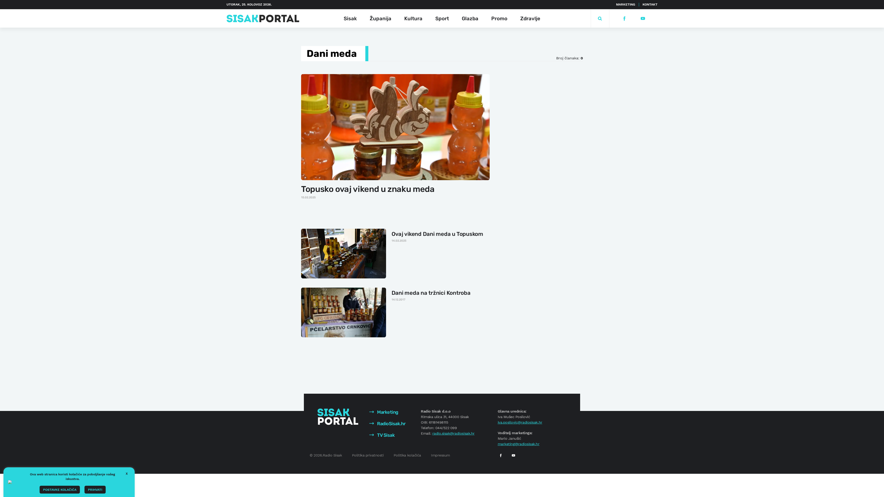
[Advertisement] (533, 142)
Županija (380, 18)
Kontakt (650, 4)
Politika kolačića (407, 455)
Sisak (350, 18)
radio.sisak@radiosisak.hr (453, 433)
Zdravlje (530, 18)
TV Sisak (385, 435)
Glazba (470, 18)
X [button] (127, 473)
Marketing (625, 4)
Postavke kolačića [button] (59, 489)
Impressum (440, 455)
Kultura (413, 18)
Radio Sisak (332, 455)
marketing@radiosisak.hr (519, 444)
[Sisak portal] (263, 18)
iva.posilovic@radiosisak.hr (520, 422)
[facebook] (624, 18)
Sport (442, 18)
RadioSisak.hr (391, 423)
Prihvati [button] (95, 489)
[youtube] (642, 18)
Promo (499, 18)
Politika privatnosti (368, 455)
